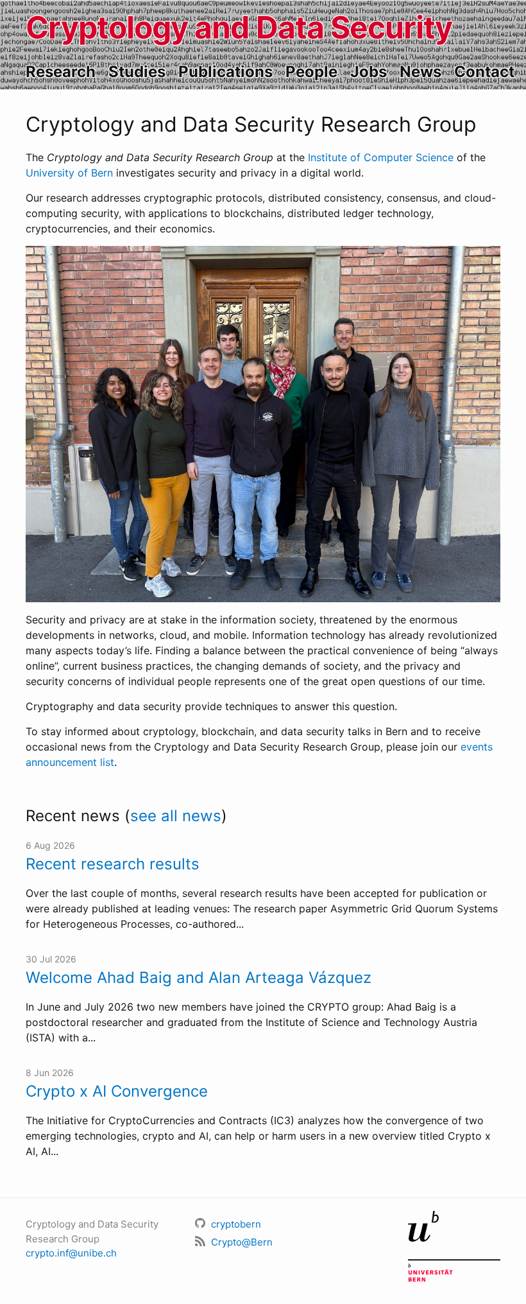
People (311, 71)
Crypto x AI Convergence (117, 1091)
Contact (484, 71)
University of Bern (69, 172)
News (420, 71)
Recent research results (112, 864)
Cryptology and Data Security (239, 27)
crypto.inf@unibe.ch (71, 1253)
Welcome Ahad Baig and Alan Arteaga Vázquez (198, 977)
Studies (136, 71)
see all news (175, 815)
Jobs (368, 71)
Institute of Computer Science (381, 157)
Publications (225, 71)
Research (61, 71)
